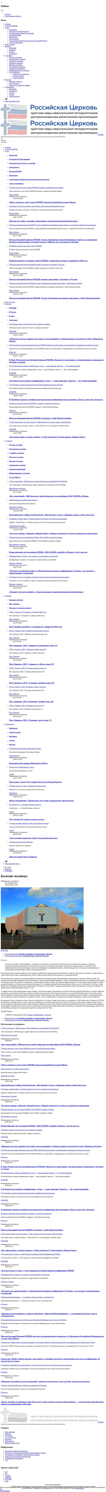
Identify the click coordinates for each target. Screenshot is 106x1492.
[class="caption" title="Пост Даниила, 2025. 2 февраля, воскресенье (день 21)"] (29, 631)
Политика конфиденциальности (16, 1451)
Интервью (12, 89)
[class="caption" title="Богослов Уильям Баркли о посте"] (21, 767)
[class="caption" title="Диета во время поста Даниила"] (21, 842)
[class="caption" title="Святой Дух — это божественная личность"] (25, 805)
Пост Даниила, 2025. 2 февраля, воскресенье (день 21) (33, 645)
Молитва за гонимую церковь (19, 85)
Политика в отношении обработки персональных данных (25, 1453)
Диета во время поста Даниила (23, 857)
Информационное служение (19, 70)
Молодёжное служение (17, 59)
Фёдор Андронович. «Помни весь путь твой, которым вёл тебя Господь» (41, 801)
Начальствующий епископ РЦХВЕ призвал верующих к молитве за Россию (43, 279)
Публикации (9, 87)
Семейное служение (16, 61)
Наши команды (18, 78)
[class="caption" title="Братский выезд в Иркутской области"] (23, 500)
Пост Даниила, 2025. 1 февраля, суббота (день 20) (31, 664)
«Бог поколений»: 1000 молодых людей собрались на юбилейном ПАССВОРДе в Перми (49, 496)
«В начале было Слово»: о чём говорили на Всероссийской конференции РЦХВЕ (37, 1271)
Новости (8, 46)
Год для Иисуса (14, 72)
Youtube (7, 1475)
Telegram (8, 1477)
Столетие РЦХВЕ (11, 26)
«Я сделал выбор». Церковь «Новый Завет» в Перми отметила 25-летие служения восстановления (53, 533)
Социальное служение (17, 67)
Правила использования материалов (18, 1456)
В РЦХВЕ (12, 48)
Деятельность (14, 39)
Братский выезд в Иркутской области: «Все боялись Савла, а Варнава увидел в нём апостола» (52, 515)
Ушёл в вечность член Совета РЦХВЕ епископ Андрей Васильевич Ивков (42, 202)
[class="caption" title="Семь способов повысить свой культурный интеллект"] (29, 823)
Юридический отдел (12, 101)
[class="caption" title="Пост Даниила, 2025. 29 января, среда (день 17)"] (26, 705)
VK (6, 1474)
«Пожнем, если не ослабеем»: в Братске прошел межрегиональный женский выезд (46, 592)
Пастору (12, 93)
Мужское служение (16, 63)
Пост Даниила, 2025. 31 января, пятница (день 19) (31, 683)
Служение (8, 55)
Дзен (6, 1481)
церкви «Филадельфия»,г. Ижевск (39, 1015)
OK (6, 1472)
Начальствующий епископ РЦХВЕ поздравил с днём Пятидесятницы (40, 418)
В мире (11, 52)
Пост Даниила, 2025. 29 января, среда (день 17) (30, 720)
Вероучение (13, 37)
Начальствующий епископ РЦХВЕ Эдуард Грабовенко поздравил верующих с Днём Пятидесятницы (54, 298)
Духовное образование (17, 68)
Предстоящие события (13, 16)
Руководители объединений (19, 31)
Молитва (8, 80)
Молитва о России (15, 81)
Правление (13, 30)
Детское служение (15, 57)
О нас (7, 28)
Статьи (11, 94)
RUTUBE (8, 1479)
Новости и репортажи (21, 74)
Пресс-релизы (10, 44)
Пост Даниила (14, 83)
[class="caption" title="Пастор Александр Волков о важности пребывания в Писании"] (24, 1385)
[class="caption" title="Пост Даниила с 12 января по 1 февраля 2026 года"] (27, 612)
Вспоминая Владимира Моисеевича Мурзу (28, 763)
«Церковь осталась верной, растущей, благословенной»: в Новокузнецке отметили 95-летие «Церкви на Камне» (51, 1146)
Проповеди (13, 91)
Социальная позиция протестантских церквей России (28, 41)
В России (12, 50)
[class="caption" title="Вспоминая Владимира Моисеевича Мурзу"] (25, 748)
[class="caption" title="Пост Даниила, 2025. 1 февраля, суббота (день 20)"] (27, 649)
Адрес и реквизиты (16, 42)
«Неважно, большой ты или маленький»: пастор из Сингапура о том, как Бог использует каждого (45, 1381)
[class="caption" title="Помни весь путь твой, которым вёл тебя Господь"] (27, 786)
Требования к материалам (14, 1458)
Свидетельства (18, 76)
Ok (1, 1489)
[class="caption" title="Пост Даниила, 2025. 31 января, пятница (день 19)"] (27, 668)
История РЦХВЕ (15, 35)
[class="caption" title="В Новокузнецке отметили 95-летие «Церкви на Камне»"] (30, 324)
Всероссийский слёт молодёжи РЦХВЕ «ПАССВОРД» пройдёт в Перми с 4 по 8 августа (48, 552)
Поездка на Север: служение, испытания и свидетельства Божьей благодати (43, 221)
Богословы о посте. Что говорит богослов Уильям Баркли (35, 782)
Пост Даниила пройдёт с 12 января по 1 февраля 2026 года (35, 627)
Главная (8, 14)
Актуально (13, 54)
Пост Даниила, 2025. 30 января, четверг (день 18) (31, 701)
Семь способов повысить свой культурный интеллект (33, 838)
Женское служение (15, 65)
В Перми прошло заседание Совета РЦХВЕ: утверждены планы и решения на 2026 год (48, 261)
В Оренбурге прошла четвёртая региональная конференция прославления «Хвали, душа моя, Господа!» (56, 399)
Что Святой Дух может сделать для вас (26, 819)
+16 (6, 1460)
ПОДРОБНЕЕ (5, 1491)
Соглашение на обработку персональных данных (22, 1455)
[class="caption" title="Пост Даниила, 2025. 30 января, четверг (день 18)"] (27, 687)
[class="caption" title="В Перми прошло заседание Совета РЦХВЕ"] (25, 246)
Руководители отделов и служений (21, 33)
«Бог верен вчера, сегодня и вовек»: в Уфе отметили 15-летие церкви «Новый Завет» (47, 437)
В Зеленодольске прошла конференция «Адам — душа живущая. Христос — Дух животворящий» (53, 381)
